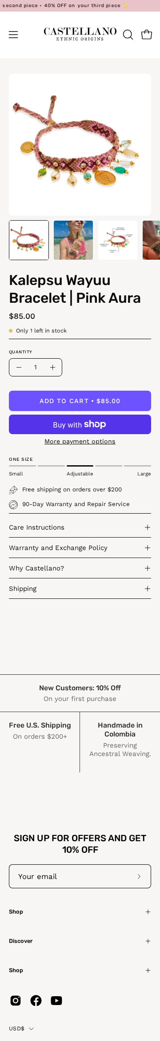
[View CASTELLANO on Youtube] (56, 1000)
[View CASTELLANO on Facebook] (36, 1000)
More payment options (80, 441)
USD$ (16, 1028)
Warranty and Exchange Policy (58, 548)
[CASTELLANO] (80, 34)
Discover (20, 941)
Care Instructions (36, 527)
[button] (127, 34)
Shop (16, 911)
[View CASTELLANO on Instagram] (15, 1000)
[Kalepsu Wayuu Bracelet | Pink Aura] (29, 240)
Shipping (22, 589)
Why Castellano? (36, 568)
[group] (80, 6)
